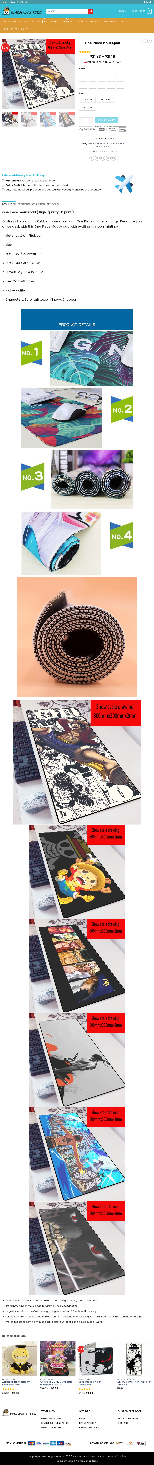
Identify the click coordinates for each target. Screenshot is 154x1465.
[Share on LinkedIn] (113, 158)
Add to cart (106, 120)
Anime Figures (32, 21)
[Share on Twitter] (97, 158)
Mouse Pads (99, 143)
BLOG (82, 1418)
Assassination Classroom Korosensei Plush (16, 1383)
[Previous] (7, 74)
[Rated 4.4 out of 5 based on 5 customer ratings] (102, 52)
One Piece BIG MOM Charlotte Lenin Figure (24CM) (56, 1383)
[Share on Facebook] (91, 158)
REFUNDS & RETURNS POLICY (55, 1422)
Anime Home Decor (54, 21)
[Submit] (90, 11)
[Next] (69, 74)
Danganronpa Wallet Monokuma (90, 1383)
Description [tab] (9, 204)
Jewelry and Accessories (84, 21)
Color (82, 69)
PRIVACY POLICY (87, 1422)
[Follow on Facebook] (144, 2)
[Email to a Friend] (102, 158)
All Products (111, 143)
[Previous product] (149, 41)
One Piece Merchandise (105, 151)
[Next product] (144, 41)
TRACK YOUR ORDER (128, 1418)
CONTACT (123, 1422)
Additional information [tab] (31, 204)
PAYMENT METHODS (89, 1427)
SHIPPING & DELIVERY (51, 1418)
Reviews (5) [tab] (53, 204)
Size (81, 93)
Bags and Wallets (113, 21)
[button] (122, 11)
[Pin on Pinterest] (108, 158)
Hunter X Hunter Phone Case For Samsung (134, 1383)
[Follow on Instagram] (147, 2)
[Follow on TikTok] (150, 2)
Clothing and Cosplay (16, 29)
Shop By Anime (12, 21)
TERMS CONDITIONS (51, 1427)
